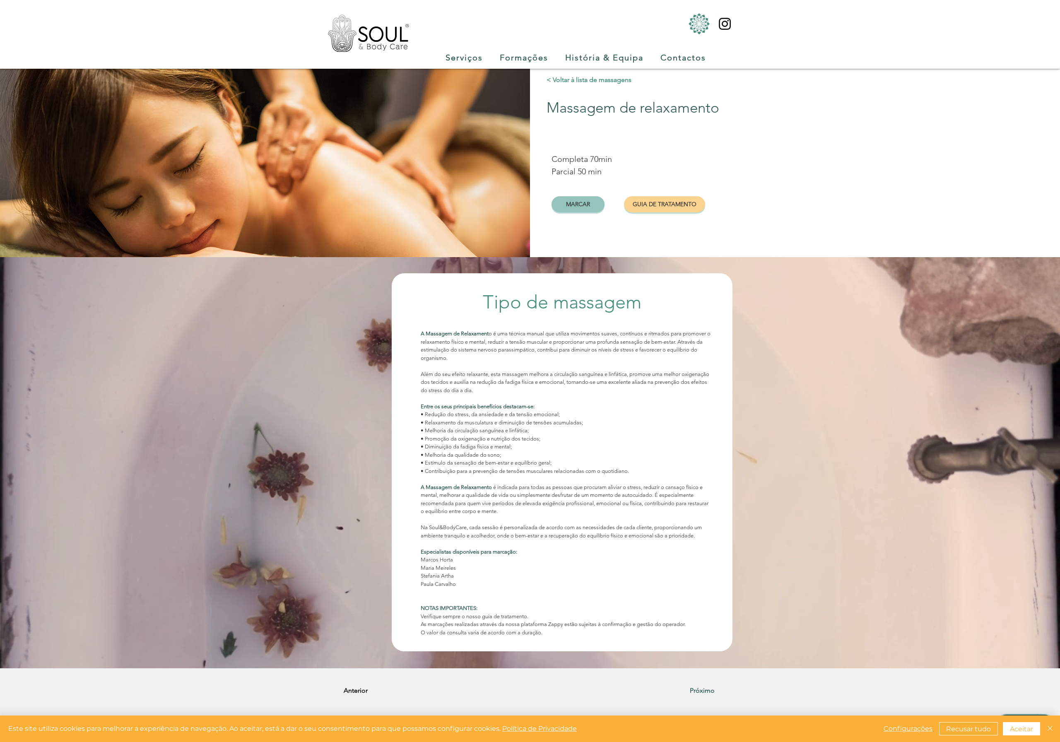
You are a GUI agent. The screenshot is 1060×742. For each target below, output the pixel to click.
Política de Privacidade (539, 728)
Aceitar (1021, 729)
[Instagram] (725, 24)
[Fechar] (1050, 728)
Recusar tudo (968, 729)
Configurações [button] (908, 728)
